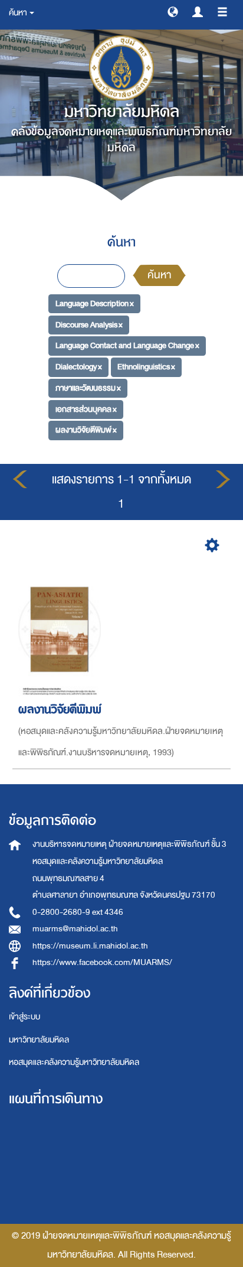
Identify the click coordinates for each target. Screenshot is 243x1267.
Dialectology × (78, 366)
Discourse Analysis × (89, 325)
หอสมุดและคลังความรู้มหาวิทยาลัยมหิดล (74, 1062)
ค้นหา (159, 275)
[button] (173, 11)
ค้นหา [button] (18, 12)
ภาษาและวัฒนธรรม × (88, 388)
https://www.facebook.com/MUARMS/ (102, 962)
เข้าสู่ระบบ (24, 1016)
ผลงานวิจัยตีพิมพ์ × (86, 430)
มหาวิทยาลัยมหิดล (39, 1039)
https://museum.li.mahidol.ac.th (90, 945)
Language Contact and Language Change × (127, 345)
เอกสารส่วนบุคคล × (86, 408)
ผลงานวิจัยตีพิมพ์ (59, 709)
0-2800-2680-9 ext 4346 (77, 912)
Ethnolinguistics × (146, 366)
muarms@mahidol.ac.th (75, 928)
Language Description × (94, 303)
